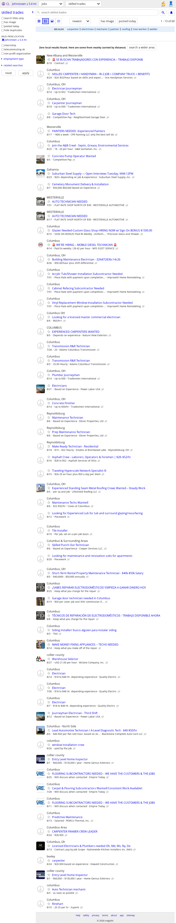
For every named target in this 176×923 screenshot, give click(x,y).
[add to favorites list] (49, 59)
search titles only (14, 18)
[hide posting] (67, 63)
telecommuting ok (14, 49)
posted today (11, 26)
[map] (58, 21)
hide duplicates (13, 30)
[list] (39, 21)
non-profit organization (17, 53)
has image (10, 22)
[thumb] (45, 21)
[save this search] (171, 12)
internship (10, 45)
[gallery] (52, 21)
